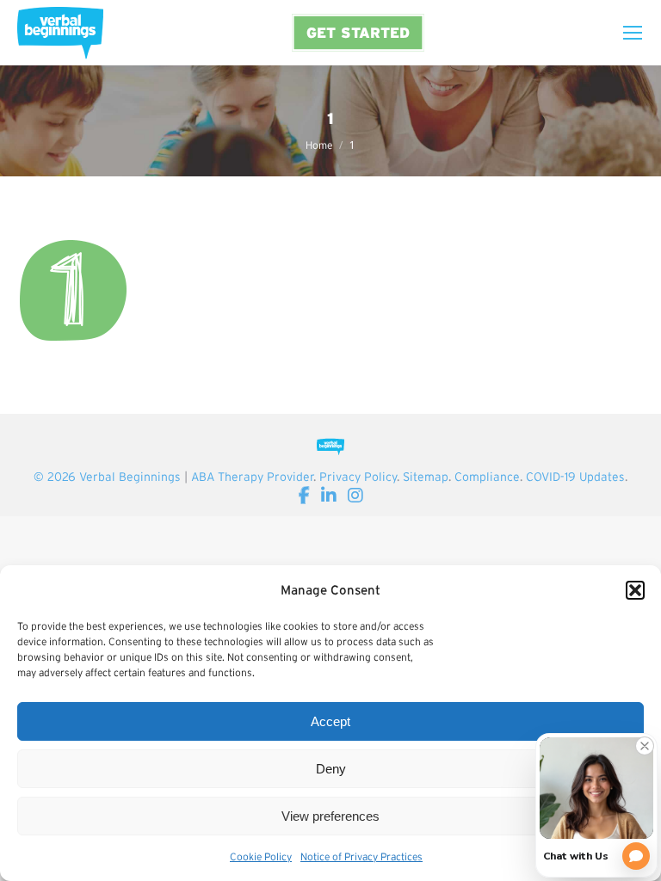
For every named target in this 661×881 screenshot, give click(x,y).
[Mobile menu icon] (632, 33)
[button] (635, 590)
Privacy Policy (358, 477)
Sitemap (425, 477)
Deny (331, 768)
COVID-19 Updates (575, 477)
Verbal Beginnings (130, 477)
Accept (330, 721)
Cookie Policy (261, 856)
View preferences (330, 816)
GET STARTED (358, 32)
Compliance (487, 477)
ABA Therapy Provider (252, 477)
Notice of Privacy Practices (361, 856)
